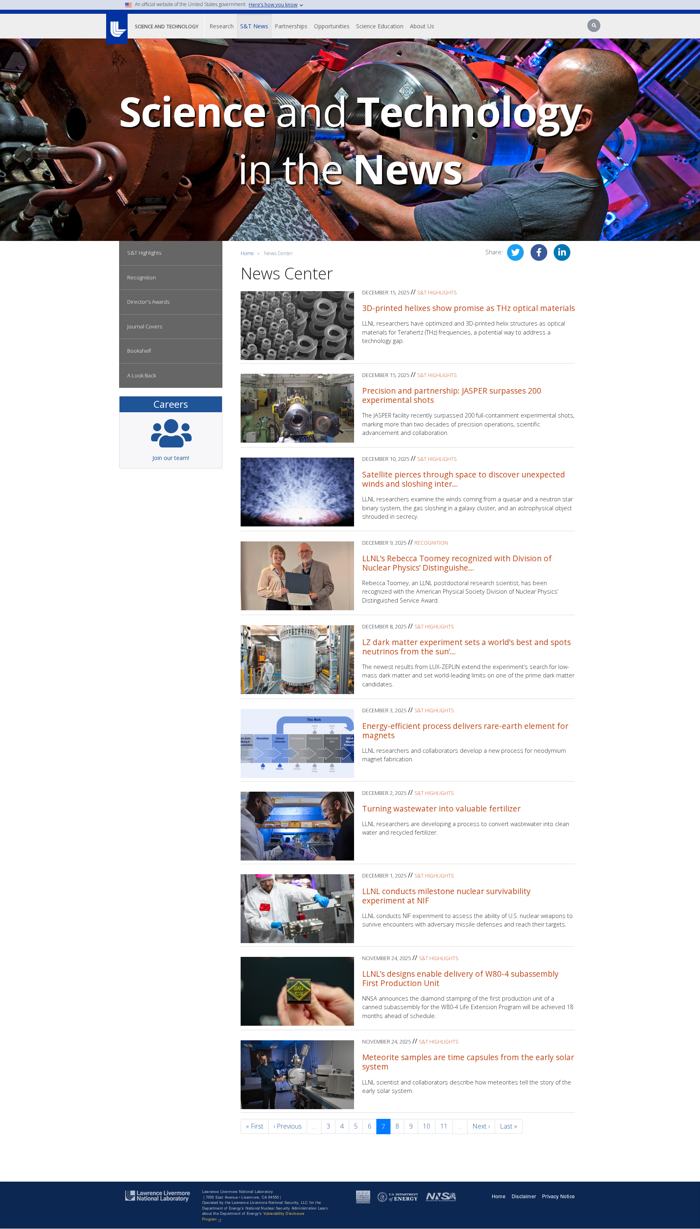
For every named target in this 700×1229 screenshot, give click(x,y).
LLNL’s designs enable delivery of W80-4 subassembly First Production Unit (460, 978)
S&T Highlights (144, 252)
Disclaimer (524, 1196)
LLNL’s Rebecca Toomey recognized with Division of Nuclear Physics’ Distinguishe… (457, 563)
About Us (422, 26)
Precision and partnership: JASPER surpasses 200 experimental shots (451, 395)
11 (444, 1126)
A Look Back (141, 375)
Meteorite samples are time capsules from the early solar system (468, 1062)
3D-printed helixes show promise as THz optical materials (468, 307)
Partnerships (291, 26)
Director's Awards (148, 301)
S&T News (254, 26)
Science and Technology (166, 26)
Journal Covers (144, 326)
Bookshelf (139, 350)
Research (221, 26)
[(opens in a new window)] (363, 1196)
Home (247, 253)
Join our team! (170, 458)
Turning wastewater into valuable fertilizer (441, 808)
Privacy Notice (558, 1196)
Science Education (379, 26)
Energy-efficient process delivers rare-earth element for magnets (465, 730)
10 (426, 1126)
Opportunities (332, 26)
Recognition (141, 277)
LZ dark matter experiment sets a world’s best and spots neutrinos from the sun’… (466, 647)
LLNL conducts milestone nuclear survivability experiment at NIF (446, 896)
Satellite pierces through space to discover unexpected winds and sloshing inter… (463, 479)
